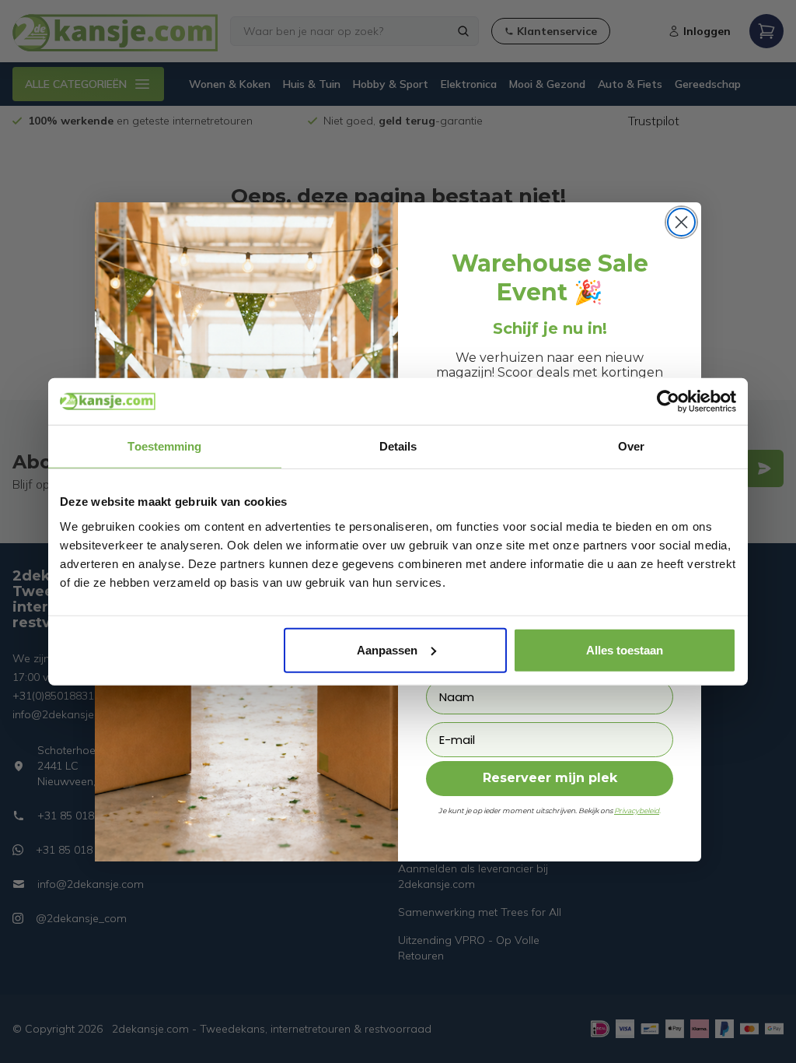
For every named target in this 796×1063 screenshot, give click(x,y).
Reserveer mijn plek (550, 777)
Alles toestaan (624, 649)
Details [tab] (398, 446)
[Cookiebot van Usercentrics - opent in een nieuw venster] (668, 401)
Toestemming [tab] (164, 446)
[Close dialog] (681, 222)
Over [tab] (631, 446)
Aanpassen (387, 649)
